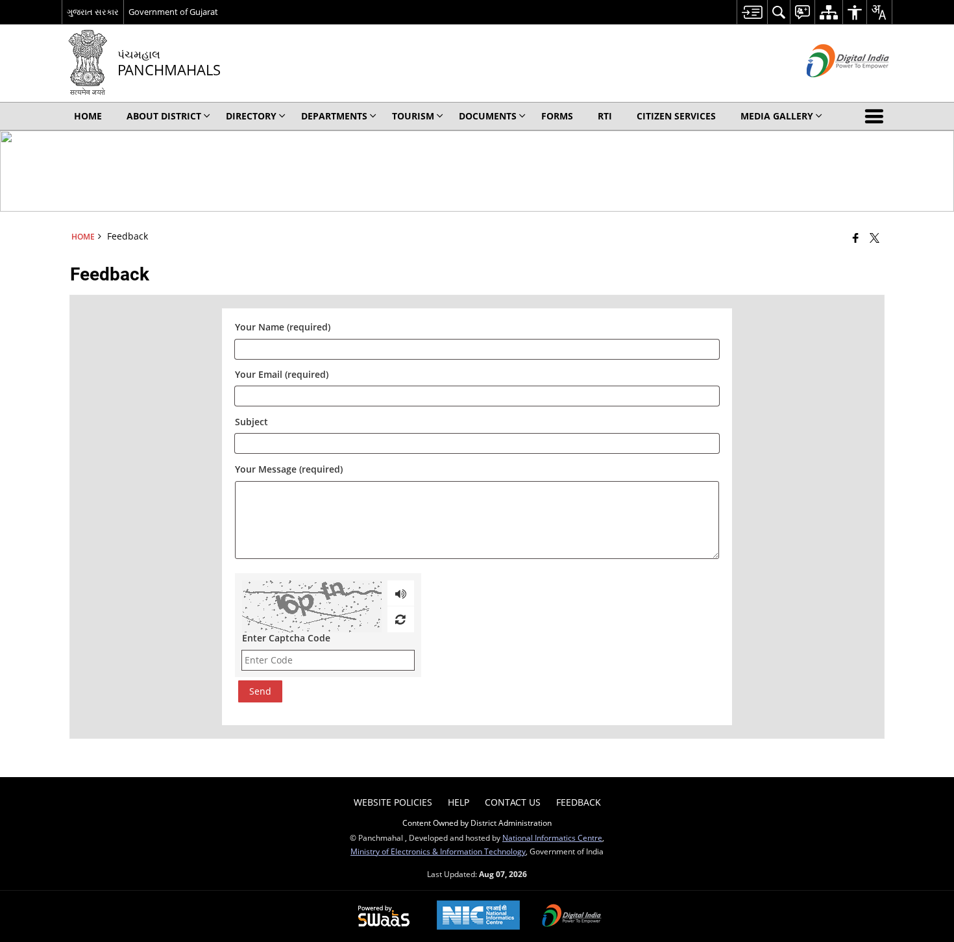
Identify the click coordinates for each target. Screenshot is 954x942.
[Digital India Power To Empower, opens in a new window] (571, 916)
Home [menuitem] (88, 116)
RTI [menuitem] (605, 116)
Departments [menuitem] (334, 116)
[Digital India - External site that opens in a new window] (831, 88)
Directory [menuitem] (251, 116)
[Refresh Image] (400, 619)
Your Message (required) (289, 469)
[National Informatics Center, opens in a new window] (478, 916)
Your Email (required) (281, 375)
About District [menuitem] (164, 116)
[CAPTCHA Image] (312, 606)
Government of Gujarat (173, 12)
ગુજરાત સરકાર (93, 12)
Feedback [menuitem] (578, 802)
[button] (876, 116)
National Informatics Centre (552, 837)
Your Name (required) (282, 327)
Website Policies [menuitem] (393, 802)
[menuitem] (752, 12)
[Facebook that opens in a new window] (856, 237)
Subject (251, 421)
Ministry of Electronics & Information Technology (438, 851)
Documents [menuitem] (488, 116)
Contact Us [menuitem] (513, 802)
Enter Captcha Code (286, 638)
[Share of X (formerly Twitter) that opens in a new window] (874, 237)
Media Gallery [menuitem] (776, 116)
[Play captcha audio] (400, 593)
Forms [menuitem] (557, 116)
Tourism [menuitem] (413, 116)
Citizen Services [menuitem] (676, 116)
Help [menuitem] (458, 802)
